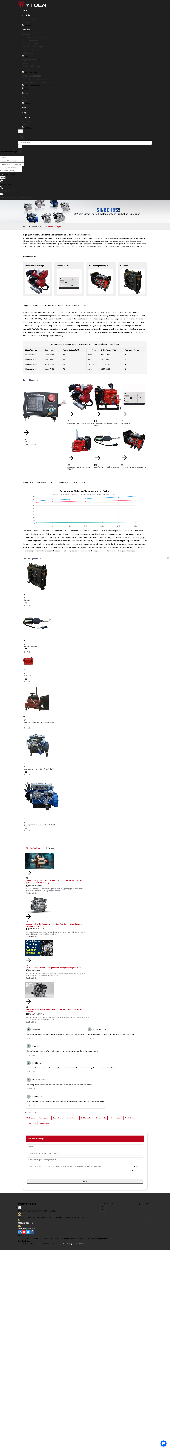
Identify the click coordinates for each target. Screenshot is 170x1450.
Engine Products (110, 1209)
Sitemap (69, 1244)
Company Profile (145, 1206)
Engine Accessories (111, 1212)
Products (35, 226)
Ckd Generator (86, 1118)
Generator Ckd (101, 1118)
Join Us (141, 1223)
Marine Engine (115, 1118)
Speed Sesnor (58, 1118)
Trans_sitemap (80, 1244)
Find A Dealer (144, 1220)
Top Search (59, 1244)
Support (142, 1212)
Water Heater (72, 1118)
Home (25, 226)
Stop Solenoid (45, 1123)
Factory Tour (143, 1209)
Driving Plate (31, 1123)
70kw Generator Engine (52, 226)
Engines (107, 1206)
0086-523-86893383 (25, 1223)
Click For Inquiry (24, 1241)
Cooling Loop (44, 1118)
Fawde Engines (130, 1118)
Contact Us (143, 1217)
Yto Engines (30, 1118)
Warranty (142, 1215)
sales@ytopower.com (26, 1228)
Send (3, 177)
